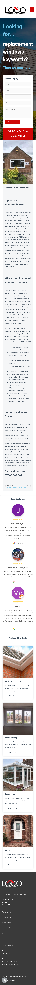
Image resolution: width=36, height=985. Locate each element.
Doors (3, 933)
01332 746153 (18, 135)
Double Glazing (6, 922)
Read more (18, 623)
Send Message (12, 122)
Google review (19, 543)
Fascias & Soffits (7, 917)
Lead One (12, 981)
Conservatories (6, 928)
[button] (12, 696)
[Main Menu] (32, 9)
